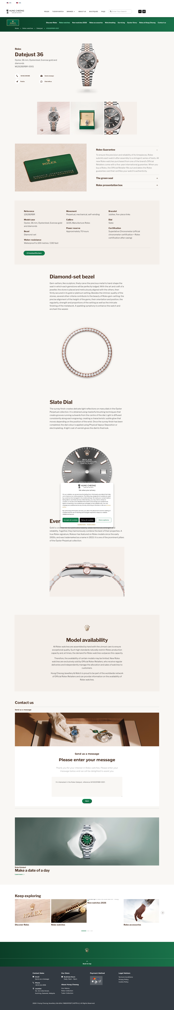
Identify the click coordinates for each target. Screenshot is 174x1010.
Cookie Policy (82, 524)
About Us (82, 11)
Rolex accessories (96, 23)
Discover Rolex (51, 23)
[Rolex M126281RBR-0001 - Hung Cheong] (53, 134)
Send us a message (42, 979)
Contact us (162, 23)
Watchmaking (110, 23)
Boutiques (93, 11)
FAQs (103, 11)
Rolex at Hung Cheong (147, 23)
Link (17, 900)
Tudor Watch (58, 11)
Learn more (19, 874)
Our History (65, 988)
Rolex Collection (67, 991)
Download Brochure (35, 253)
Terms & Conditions (126, 977)
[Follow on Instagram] (144, 11)
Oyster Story (132, 23)
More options (104, 520)
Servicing (121, 23)
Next (87, 801)
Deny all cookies (87, 520)
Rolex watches (64, 23)
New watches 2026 (79, 23)
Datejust (40, 28)
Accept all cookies (71, 520)
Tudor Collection (67, 993)
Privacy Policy (91, 524)
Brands (70, 11)
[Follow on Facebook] (140, 11)
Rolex (46, 11)
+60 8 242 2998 (40, 985)
